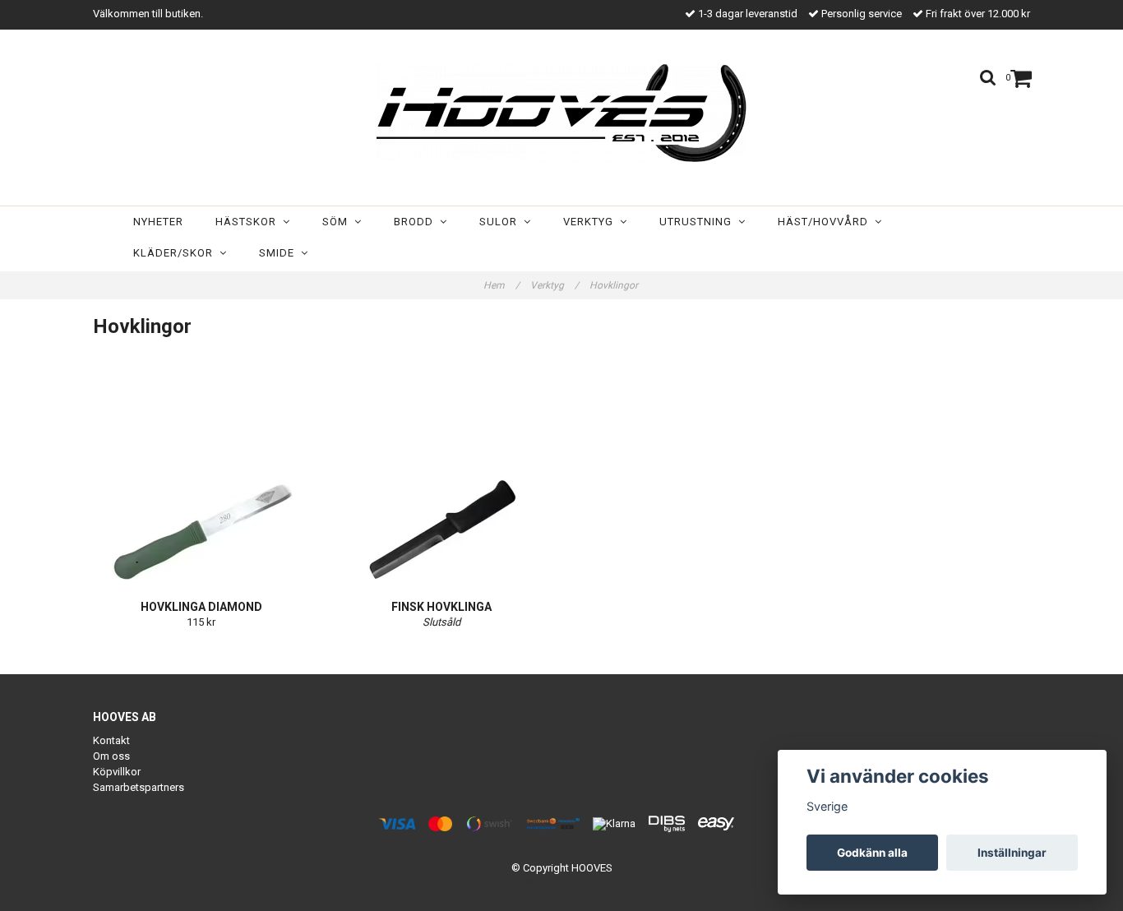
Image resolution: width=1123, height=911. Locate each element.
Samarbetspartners (138, 787)
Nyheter (158, 221)
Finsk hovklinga (441, 606)
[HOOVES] (561, 113)
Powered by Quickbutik (562, 881)
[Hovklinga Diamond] (201, 477)
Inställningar (1012, 852)
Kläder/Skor (176, 253)
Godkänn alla (872, 852)
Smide (280, 253)
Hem (501, 285)
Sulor (501, 221)
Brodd (417, 221)
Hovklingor (614, 285)
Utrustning (698, 221)
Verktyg (591, 221)
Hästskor (249, 221)
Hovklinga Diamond (201, 606)
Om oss (111, 756)
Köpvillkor (117, 771)
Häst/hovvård (826, 221)
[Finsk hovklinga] (442, 477)
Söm (338, 221)
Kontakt (111, 740)
